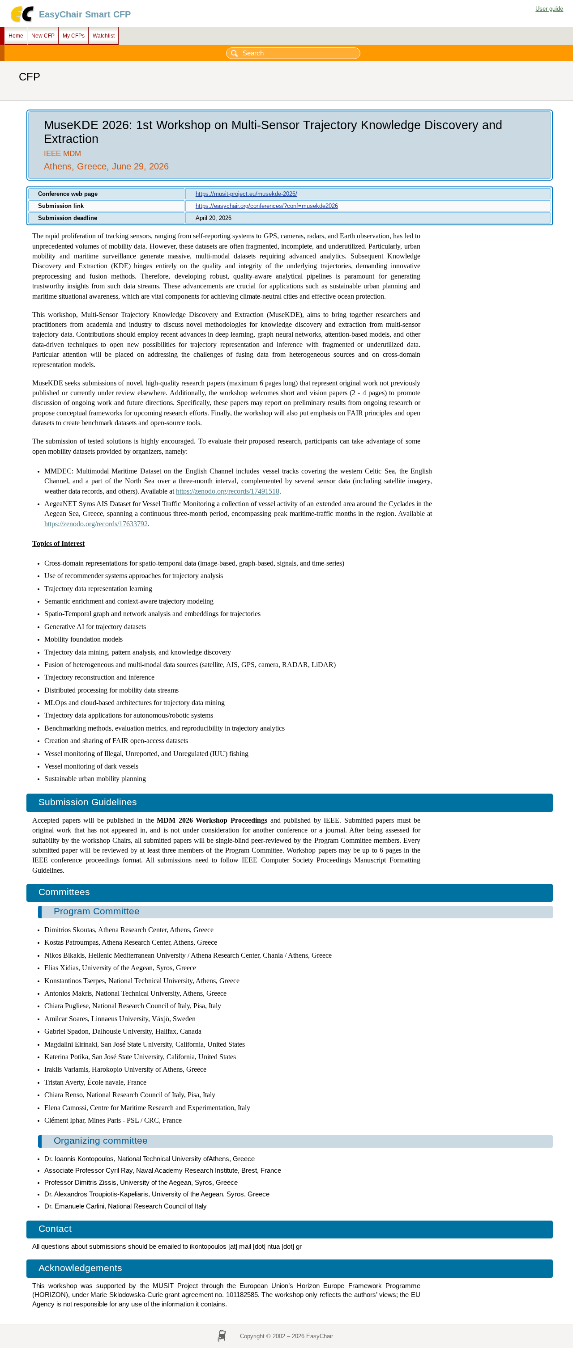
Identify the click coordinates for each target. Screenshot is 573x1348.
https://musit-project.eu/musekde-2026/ (246, 193)
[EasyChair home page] (21, 21)
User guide (549, 8)
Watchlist (104, 36)
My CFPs (74, 36)
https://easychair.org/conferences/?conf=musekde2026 (267, 206)
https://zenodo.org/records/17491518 (227, 491)
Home (16, 36)
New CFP (43, 36)
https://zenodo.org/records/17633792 (96, 524)
